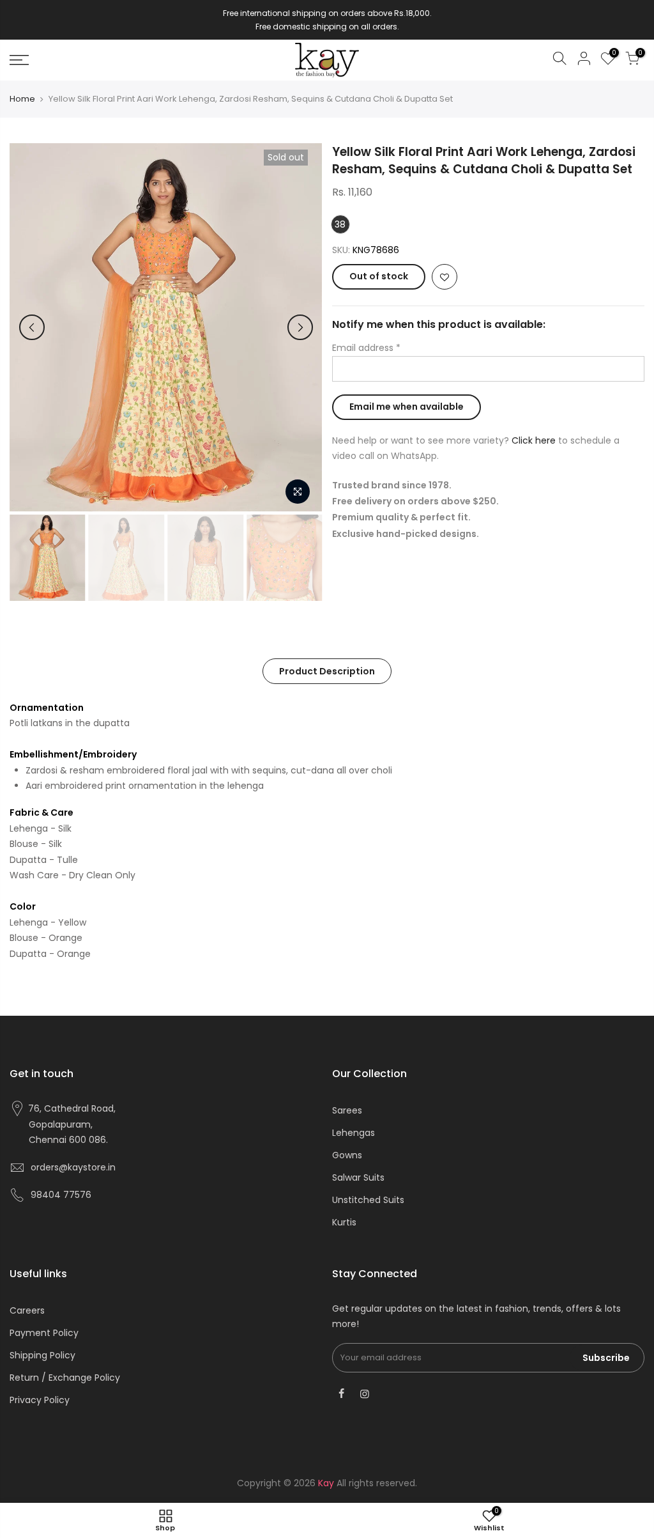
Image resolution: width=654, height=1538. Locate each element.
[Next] (300, 327)
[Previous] (32, 327)
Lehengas (353, 1132)
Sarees (347, 1110)
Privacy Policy (40, 1400)
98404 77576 (61, 1194)
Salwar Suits (358, 1177)
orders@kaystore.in (73, 1167)
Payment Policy (44, 1332)
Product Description (327, 671)
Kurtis (344, 1222)
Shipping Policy (42, 1355)
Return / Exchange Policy (65, 1377)
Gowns (347, 1155)
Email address (366, 347)
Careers (27, 1310)
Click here (534, 440)
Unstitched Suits (368, 1199)
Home (22, 99)
